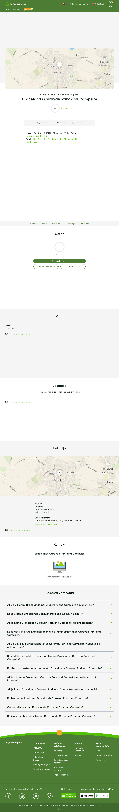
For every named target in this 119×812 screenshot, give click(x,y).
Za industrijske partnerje (61, 761)
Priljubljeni (99, 4)
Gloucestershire (71, 139)
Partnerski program (59, 768)
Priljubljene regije (41, 764)
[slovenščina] (64, 4)
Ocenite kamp (58, 261)
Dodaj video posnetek (45, 266)
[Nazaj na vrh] (59, 732)
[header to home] (15, 4)
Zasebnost (44, 806)
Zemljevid (16, 9)
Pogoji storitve (78, 806)
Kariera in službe (104, 755)
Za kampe (59, 750)
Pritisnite (100, 760)
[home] (14, 742)
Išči (7, 9)
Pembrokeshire (33, 142)
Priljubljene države (38, 758)
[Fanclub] (28, 9)
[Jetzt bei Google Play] (102, 795)
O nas (98, 750)
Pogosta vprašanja (79, 749)
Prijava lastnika (61, 775)
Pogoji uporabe (26, 806)
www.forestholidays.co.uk (59, 576)
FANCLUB (37, 748)
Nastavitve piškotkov (60, 806)
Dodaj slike (73, 266)
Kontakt (79, 755)
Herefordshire (40, 139)
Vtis (36, 806)
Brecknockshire (55, 139)
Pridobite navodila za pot (46, 525)
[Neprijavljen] (110, 4)
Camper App (39, 752)
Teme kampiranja (41, 769)
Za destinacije (61, 755)
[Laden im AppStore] (87, 795)
